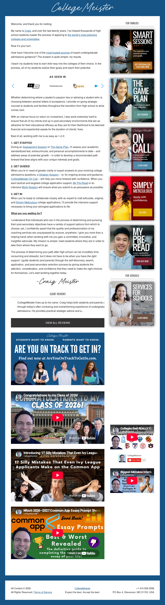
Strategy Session (49, 174)
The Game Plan (59, 147)
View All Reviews (57, 323)
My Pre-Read (80, 183)
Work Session (30, 187)
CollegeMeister (82, 588)
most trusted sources (58, 52)
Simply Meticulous (26, 202)
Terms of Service (43, 592)
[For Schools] (132, 304)
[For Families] (132, 51)
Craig (28, 31)
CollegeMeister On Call (24, 179)
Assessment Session (35, 147)
